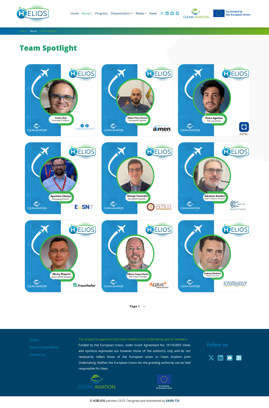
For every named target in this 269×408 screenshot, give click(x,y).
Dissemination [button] (120, 13)
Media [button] (140, 13)
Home (74, 13)
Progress (101, 13)
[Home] (34, 13)
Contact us (37, 355)
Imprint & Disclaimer (44, 347)
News (153, 13)
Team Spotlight (48, 31)
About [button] (86, 13)
